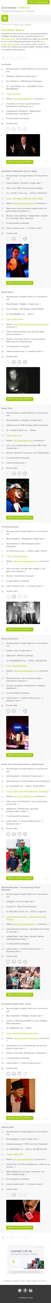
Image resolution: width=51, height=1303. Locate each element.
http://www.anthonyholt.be (24, 1159)
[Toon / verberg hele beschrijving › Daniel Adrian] (28, 333)
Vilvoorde (24, 183)
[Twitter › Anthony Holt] (8, 1195)
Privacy (30, 1297)
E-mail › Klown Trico (14, 435)
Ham (16, 651)
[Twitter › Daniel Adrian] (8, 362)
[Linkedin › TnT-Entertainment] (19, 596)
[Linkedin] (30, 1290)
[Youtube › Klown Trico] (25, 473)
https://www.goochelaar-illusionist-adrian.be (30, 324)
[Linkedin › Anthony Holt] (19, 1195)
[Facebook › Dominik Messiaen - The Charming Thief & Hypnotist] (14, 962)
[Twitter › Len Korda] (8, 129)
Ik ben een (38, 2)
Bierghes (23, 304)
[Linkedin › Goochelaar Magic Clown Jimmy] (19, 1074)
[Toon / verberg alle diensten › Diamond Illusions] (28, 687)
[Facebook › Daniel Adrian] (14, 362)
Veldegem (25, 1016)
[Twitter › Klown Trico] (8, 473)
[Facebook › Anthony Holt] (14, 1195)
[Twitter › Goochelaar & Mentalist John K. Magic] (8, 239)
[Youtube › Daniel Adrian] (25, 362)
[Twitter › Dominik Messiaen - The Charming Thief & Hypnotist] (8, 962)
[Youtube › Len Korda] (25, 129)
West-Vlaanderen (13, 420)
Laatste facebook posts (16, 228)
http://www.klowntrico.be (23, 441)
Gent (23, 1139)
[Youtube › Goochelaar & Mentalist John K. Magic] (25, 239)
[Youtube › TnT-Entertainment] (25, 596)
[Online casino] (25, 1247)
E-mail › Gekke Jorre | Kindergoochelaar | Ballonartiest (27, 791)
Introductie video (36, 228)
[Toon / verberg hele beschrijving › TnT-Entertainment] (28, 570)
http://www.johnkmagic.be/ (24, 203)
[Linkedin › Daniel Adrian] (19, 362)
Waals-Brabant (12, 304)
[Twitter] (20, 1290)
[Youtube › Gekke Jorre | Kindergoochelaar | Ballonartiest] (25, 834)
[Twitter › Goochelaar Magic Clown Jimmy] (8, 1074)
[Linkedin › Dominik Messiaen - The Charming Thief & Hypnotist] (19, 962)
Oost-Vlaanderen (12, 776)
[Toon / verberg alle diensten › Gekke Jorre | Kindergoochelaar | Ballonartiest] (28, 810)
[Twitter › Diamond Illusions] (8, 711)
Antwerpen (10, 76)
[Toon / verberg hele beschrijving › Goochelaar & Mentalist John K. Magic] (28, 209)
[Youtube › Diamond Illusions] (25, 711)
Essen (18, 901)
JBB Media (23, 1297)
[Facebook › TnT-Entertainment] (14, 596)
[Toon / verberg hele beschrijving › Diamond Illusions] (28, 679)
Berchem (20, 76)
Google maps (31, 76)
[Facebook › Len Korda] (14, 129)
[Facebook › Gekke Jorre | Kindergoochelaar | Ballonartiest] (14, 834)
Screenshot (39, 99)
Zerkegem (26, 420)
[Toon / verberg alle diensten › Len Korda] (28, 112)
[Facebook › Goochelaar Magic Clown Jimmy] (14, 1074)
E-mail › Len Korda (13, 94)
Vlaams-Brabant (12, 183)
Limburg (9, 651)
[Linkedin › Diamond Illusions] (19, 711)
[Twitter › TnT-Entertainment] (8, 596)
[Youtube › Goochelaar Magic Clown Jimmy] (25, 1074)
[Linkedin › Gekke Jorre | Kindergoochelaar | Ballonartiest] (19, 834)
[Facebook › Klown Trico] (14, 473)
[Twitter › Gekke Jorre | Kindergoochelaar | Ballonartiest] (8, 834)
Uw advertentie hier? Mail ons (25, 1272)
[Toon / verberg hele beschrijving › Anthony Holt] (28, 1165)
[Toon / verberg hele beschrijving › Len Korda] (28, 105)
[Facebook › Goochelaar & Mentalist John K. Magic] (14, 239)
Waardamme (27, 539)
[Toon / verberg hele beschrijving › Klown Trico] (28, 446)
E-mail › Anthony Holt (14, 1154)
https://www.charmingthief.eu (25, 924)
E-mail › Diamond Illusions (16, 666)
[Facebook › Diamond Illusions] (14, 711)
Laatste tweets (13, 698)
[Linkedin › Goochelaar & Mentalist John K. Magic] (19, 239)
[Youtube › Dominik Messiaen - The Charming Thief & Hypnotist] (25, 962)
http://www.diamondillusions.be (26, 671)
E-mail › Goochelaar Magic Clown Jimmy (22, 1033)
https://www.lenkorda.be (23, 99)
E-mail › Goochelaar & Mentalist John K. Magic (24, 198)
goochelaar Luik (8, 39)
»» (26, 58)
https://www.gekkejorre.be (24, 796)
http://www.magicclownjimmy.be (26, 1038)
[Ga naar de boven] (47, 162)
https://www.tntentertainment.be (26, 561)
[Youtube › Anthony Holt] (25, 1195)
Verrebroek (25, 776)
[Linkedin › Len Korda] (19, 129)
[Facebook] (25, 1290)
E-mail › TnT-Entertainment (16, 556)
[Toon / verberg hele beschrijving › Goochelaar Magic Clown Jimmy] (28, 1047)
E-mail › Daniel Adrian (14, 319)
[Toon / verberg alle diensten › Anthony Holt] (28, 1173)
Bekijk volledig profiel (20, 162)
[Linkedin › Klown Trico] (19, 473)
